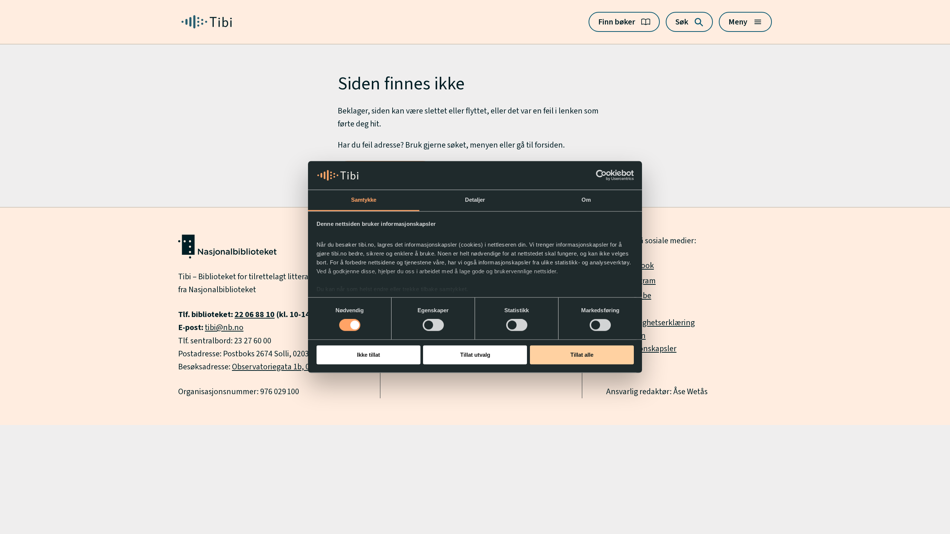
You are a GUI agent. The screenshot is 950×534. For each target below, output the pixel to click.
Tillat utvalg (475, 355)
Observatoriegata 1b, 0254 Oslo (285, 367)
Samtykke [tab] (364, 200)
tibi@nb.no (224, 327)
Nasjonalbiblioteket (222, 290)
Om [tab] (586, 200)
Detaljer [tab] (475, 200)
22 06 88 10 (255, 314)
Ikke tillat (368, 355)
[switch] (433, 325)
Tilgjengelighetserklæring (650, 323)
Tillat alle (581, 355)
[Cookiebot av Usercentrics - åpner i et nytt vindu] (601, 175)
